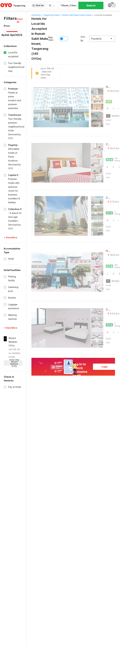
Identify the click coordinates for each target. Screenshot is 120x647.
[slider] (5, 31)
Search (90, 5)
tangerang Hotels (51, 15)
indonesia (35, 15)
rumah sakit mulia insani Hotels (76, 15)
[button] (20, 20)
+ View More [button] (10, 237)
